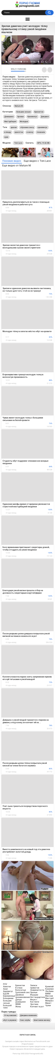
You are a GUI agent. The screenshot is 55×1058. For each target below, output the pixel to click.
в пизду (7, 132)
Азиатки (7, 986)
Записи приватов (34, 986)
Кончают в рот (37, 1006)
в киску (30, 132)
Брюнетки (38, 112)
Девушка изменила (28, 1015)
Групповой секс (22, 992)
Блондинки (8, 998)
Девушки (45, 117)
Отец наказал (10, 1015)
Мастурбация (10, 122)
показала (41, 132)
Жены (18, 1006)
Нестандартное (37, 997)
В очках (18, 988)
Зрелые (20, 117)
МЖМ (47, 994)
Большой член (7, 1006)
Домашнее (9, 117)
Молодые (24, 122)
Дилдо (18, 999)
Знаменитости (37, 990)
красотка (19, 132)
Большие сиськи (23, 112)
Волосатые (20, 990)
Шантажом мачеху (42, 1020)
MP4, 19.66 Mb (43, 143)
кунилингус (42, 127)
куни (6, 137)
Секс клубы (25, 1020)
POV (5, 984)
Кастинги (34, 1002)
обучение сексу (27, 127)
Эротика (34, 1004)
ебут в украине (9, 1020)
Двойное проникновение (22, 996)
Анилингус (8, 991)
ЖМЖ (18, 1004)
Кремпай (49, 986)
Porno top (16, 1054)
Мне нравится (4, 69)
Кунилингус (32, 117)
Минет (48, 1003)
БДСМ (6, 994)
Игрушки (34, 995)
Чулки (48, 1005)
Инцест (33, 999)
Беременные (9, 996)
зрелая (14, 127)
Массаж (49, 996)
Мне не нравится (7, 69)
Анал (5, 989)
